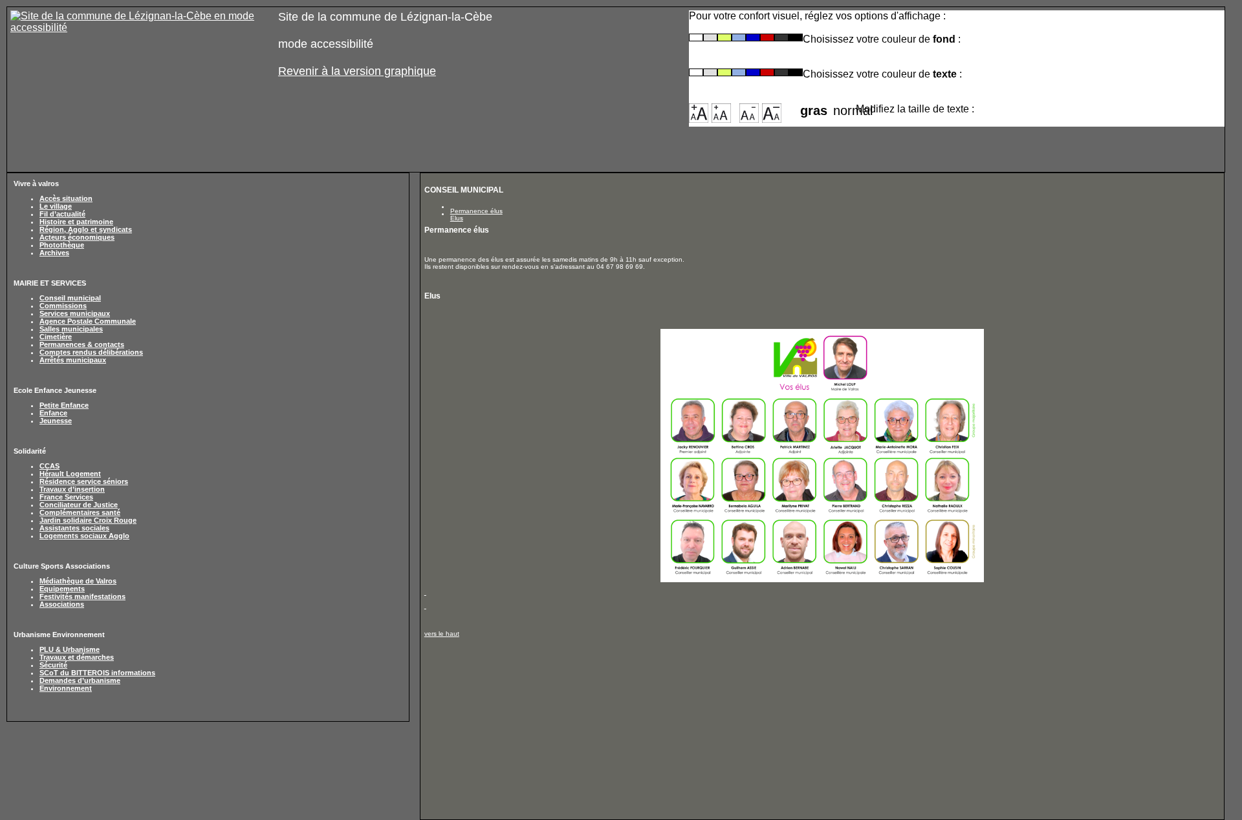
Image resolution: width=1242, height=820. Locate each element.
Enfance (53, 413)
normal (844, 106)
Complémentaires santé (79, 512)
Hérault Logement (70, 474)
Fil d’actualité (62, 214)
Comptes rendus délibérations (91, 352)
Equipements (62, 589)
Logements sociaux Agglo (84, 536)
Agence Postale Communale (87, 321)
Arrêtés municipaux (72, 360)
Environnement (65, 688)
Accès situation (66, 198)
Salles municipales (71, 329)
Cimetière (55, 337)
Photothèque (61, 245)
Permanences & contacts (81, 344)
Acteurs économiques (76, 237)
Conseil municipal (70, 298)
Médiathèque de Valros (77, 581)
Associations (61, 604)
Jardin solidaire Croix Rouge (87, 520)
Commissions (63, 306)
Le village (55, 206)
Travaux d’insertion (72, 489)
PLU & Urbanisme (69, 649)
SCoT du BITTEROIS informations (97, 673)
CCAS (49, 466)
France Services (66, 497)
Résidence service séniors (83, 481)
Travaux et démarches (76, 657)
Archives (54, 253)
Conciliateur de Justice (78, 505)
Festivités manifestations (82, 596)
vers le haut (441, 633)
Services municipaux (74, 313)
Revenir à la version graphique (357, 71)
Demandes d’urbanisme (79, 680)
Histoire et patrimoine (76, 222)
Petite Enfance (64, 405)
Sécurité (53, 665)
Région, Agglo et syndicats (85, 229)
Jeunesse (55, 421)
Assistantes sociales (74, 528)
